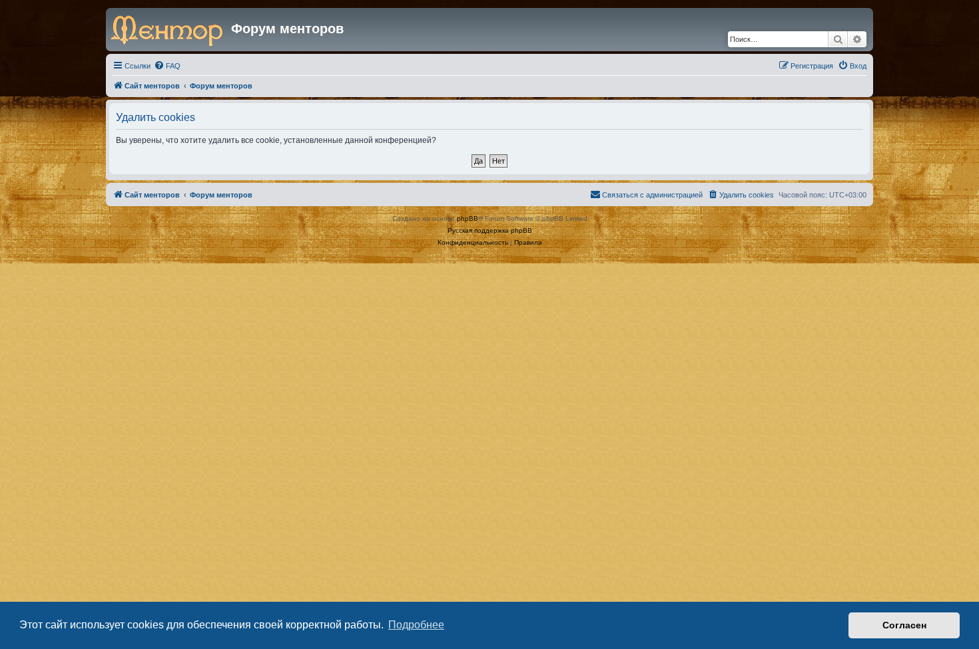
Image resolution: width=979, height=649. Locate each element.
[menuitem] (167, 66)
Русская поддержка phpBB (490, 230)
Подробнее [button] (416, 624)
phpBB (467, 218)
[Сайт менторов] (170, 29)
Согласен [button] (904, 625)
